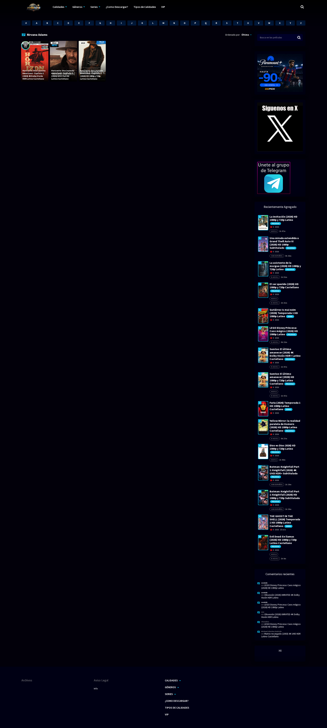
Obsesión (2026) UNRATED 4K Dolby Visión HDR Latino (280, 596)
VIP (163, 7)
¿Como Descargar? (117, 7)
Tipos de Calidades (145, 7)
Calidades (58, 7)
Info (96, 688)
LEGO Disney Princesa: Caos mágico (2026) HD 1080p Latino (281, 586)
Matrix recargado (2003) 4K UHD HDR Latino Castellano (281, 635)
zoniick (264, 583)
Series (94, 7)
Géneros (77, 7)
